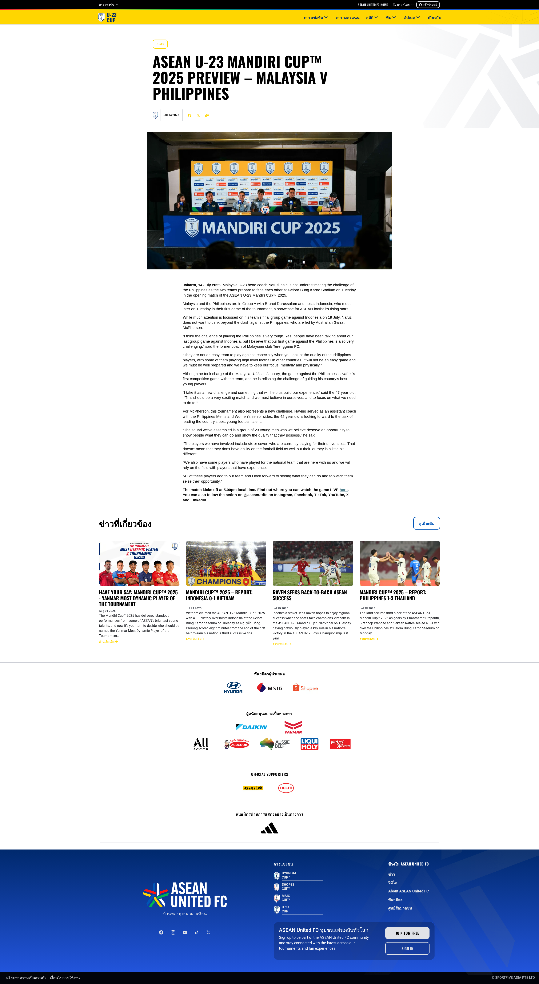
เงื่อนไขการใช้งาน (65, 978)
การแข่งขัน (106, 5)
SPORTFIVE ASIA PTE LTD (515, 978)
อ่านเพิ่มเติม (107, 641)
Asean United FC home (373, 5)
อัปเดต (409, 17)
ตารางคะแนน (348, 17)
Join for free (407, 933)
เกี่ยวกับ (434, 17)
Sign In (408, 948)
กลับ (161, 44)
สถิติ (370, 17)
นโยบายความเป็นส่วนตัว (26, 978)
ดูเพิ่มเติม (427, 523)
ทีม (388, 17)
